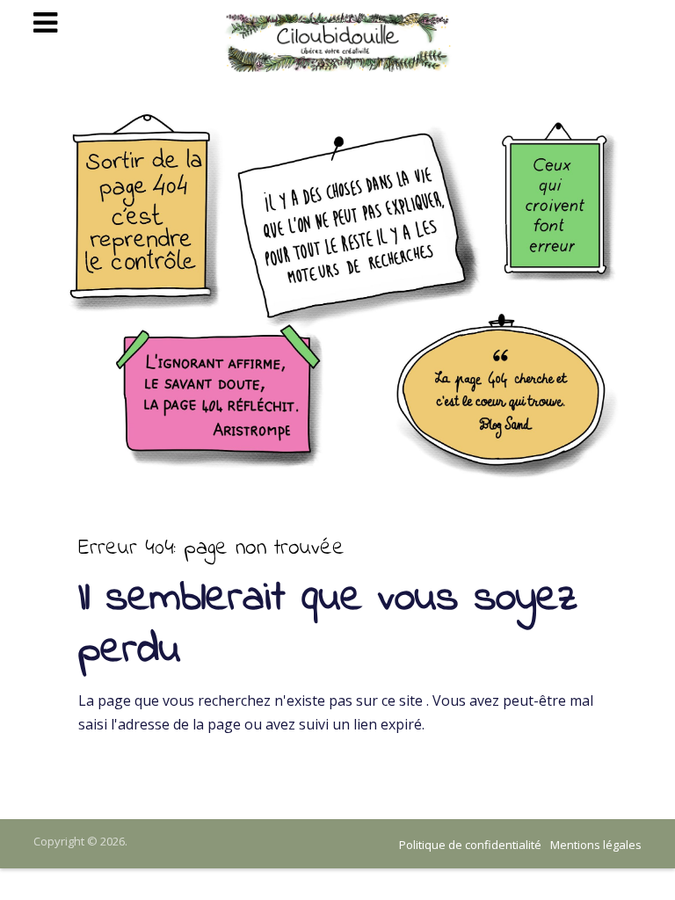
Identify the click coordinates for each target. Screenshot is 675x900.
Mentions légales (596, 845)
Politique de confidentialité (470, 845)
